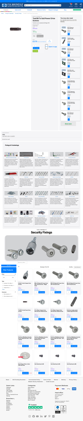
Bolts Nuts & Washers (41, 220)
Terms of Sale (47, 379)
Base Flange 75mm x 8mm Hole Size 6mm (24, 364)
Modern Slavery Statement (35, 381)
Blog (65, 10)
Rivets (26, 200)
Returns (56, 379)
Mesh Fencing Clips (41, 161)
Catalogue (8, 387)
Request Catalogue (53, 10)
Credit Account (50, 381)
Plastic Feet (26, 220)
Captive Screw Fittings (56, 181)
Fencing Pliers (56, 161)
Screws (56, 200)
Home (2, 13)
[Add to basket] (69, 34)
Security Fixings (18, 13)
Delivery (63, 379)
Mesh (29, 389)
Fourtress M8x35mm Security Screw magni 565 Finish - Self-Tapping (71, 103)
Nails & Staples (11, 200)
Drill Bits (71, 181)
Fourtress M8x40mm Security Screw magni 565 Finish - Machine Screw (71, 81)
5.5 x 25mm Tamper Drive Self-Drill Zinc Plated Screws (41, 311)
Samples (8, 389)
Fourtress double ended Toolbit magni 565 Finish (70, 39)
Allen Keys (26, 182)
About (7, 379)
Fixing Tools (10, 182)
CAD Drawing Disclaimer (19, 379)
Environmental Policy (34, 379)
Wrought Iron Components (34, 391)
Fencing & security (32, 390)
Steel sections (31, 387)
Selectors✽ (18, 10)
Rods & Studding (41, 200)
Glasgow (8, 401)
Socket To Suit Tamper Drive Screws (24, 284)
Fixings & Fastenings (9, 13)
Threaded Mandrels (72, 161)
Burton (7, 410)
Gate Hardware (31, 395)
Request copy (40, 36)
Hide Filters (9, 265)
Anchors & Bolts (41, 182)
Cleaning (10, 219)
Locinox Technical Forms (12, 394)
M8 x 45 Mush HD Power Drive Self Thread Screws (70, 49)
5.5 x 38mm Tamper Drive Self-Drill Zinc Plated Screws (57, 311)
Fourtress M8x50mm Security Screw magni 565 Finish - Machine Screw (73, 338)
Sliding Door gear (32, 398)
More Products (31, 400)
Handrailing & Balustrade (33, 393)
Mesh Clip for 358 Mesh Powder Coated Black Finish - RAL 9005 (71, 71)
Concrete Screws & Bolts (56, 220)
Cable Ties (71, 220)
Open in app (52, 47)
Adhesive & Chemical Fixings (11, 161)
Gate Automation (32, 397)
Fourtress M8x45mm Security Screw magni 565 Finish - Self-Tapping (71, 92)
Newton (8, 407)
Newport (8, 408)
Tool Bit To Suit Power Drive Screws (24, 311)
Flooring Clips (26, 162)
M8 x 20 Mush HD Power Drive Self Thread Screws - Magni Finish (70, 113)
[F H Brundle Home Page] (12, 6)
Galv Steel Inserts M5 (39, 364)
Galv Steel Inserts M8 (71, 364)
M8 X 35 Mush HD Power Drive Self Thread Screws (70, 28)
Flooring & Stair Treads (33, 394)
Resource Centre (41, 10)
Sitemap (8, 395)
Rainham (8, 400)
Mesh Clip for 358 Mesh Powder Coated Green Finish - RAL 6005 (71, 60)
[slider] (2, 275)
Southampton (9, 404)
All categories (9, 391)
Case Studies (9, 390)
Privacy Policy (73, 379)
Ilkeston (8, 406)
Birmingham (9, 403)
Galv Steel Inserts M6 (55, 364)
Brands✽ (29, 10)
